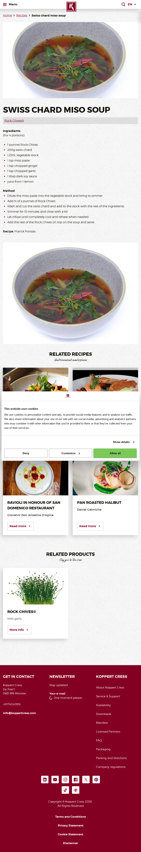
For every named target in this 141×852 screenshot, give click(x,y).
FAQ (99, 740)
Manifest (102, 722)
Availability (103, 705)
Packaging (103, 749)
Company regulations (111, 767)
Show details (121, 442)
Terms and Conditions (70, 817)
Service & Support (108, 696)
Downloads (103, 714)
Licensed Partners (108, 731)
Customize (68, 453)
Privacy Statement (70, 825)
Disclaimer (70, 843)
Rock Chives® (14, 120)
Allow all (115, 453)
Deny (26, 453)
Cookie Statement (70, 834)
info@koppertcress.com (19, 713)
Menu (13, 4)
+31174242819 (11, 704)
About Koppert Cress (110, 687)
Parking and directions (111, 758)
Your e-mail (57, 693)
